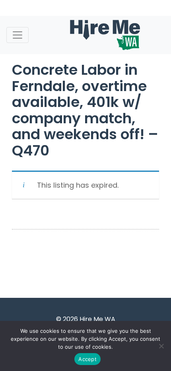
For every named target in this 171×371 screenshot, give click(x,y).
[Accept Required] (161, 346)
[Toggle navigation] (17, 35)
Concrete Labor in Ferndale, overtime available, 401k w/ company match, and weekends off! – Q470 (85, 110)
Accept (87, 359)
